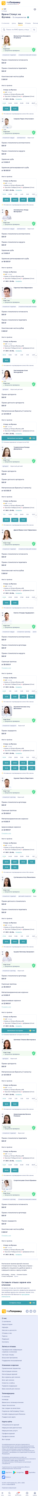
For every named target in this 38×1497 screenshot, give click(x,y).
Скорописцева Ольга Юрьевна (25, 1180)
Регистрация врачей (9, 1374)
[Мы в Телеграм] (27, 1311)
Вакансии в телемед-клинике (12, 1402)
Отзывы (28, 23)
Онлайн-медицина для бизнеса (13, 1414)
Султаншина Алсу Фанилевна (24, 877)
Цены (14, 23)
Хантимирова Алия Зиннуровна (21, 371)
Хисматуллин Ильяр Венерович (21, 210)
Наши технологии (8, 1405)
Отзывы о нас (7, 1333)
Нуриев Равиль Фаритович (24, 778)
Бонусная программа (9, 1358)
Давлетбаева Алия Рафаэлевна (25, 530)
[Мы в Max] (34, 1311)
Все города (6, 1439)
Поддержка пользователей (12, 1360)
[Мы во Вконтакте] (30, 1311)
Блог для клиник (8, 1380)
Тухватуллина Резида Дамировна (21, 448)
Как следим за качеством (11, 1408)
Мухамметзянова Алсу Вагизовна (22, 707)
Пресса (4, 1336)
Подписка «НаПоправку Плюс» (13, 1411)
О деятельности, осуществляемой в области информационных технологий (16, 1467)
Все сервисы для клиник (11, 1377)
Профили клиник (8, 1436)
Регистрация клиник (9, 1371)
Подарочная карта (8, 1417)
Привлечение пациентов (11, 1368)
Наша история (7, 1324)
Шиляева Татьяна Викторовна (25, 1040)
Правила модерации (9, 1386)
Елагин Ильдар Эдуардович (24, 613)
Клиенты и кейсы (8, 1383)
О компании (6, 1321)
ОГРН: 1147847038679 (8, 1484)
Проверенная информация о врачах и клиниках (12, 1351)
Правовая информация (9, 1488)
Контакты (5, 1342)
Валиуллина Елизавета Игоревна (22, 37)
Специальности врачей (10, 1425)
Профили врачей (8, 1433)
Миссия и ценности (9, 1330)
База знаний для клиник (11, 1389)
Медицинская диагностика (12, 1428)
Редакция (5, 1339)
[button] (16, 29)
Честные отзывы (8, 1355)
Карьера (5, 1327)
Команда (5, 1399)
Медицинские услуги (10, 1431)
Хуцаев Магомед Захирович (24, 952)
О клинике (5, 23)
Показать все (6, 668)
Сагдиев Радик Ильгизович (24, 119)
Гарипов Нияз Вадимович (23, 288)
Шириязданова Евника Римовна (22, 1115)
